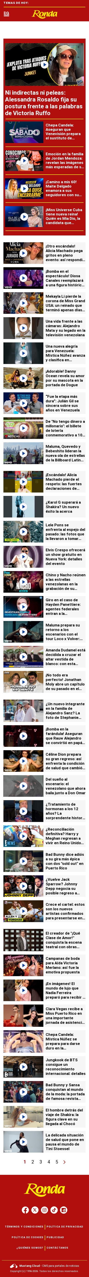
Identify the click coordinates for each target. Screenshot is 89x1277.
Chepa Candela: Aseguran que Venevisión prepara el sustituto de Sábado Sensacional (64, 134)
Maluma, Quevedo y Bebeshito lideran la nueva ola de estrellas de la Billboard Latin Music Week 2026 (65, 455)
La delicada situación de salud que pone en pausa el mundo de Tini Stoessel (65, 1142)
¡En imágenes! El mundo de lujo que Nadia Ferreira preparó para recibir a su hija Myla (65, 992)
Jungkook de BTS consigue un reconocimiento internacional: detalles (66, 1067)
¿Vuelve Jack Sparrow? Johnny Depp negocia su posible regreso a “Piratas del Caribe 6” (65, 888)
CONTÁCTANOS (57, 1247)
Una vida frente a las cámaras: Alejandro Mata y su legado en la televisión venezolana (65, 328)
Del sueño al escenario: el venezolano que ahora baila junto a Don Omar (66, 786)
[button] (6, 14)
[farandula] (44, 14)
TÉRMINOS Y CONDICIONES (24, 1226)
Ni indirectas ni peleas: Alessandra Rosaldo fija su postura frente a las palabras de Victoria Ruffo (44, 102)
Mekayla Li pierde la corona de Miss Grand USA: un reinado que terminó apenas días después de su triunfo (66, 305)
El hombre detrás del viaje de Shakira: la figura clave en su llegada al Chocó (64, 1117)
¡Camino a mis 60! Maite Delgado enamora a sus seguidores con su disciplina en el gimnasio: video (62, 193)
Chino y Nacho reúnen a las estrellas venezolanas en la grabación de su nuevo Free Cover (66, 584)
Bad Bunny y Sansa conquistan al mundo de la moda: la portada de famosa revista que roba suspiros (65, 1094)
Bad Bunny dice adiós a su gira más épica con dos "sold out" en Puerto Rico (65, 861)
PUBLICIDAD (55, 1237)
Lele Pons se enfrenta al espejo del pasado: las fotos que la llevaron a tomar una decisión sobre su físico (65, 536)
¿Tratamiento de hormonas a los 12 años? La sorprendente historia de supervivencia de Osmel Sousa (65, 815)
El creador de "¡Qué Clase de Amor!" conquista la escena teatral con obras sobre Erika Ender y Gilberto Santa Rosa (64, 944)
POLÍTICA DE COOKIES (27, 1237)
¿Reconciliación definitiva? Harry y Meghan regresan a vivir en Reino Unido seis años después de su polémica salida (65, 840)
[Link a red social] (25, 1210)
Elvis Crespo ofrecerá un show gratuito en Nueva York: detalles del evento (65, 557)
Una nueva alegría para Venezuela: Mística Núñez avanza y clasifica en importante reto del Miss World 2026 (65, 357)
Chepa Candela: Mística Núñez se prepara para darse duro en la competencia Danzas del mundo (64, 1045)
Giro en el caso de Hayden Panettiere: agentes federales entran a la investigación (63, 609)
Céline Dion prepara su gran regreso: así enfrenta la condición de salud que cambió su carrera (65, 763)
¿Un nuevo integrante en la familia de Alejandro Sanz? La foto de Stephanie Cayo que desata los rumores (65, 715)
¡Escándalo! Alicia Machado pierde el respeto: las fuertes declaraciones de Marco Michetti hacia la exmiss (65, 486)
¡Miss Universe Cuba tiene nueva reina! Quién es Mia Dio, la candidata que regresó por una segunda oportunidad (64, 223)
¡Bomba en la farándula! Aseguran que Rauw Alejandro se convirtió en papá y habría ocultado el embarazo (65, 740)
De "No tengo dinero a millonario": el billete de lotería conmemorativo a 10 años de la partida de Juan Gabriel (65, 432)
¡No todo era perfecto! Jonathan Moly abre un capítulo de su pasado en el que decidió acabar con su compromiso (65, 686)
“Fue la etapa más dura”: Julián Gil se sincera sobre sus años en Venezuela (63, 403)
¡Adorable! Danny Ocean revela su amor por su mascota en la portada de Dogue (65, 378)
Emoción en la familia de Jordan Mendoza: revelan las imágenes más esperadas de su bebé (65, 162)
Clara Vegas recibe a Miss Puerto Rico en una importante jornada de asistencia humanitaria (65, 1018)
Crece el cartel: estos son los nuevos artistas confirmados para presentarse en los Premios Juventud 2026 (65, 915)
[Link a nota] (44, 64)
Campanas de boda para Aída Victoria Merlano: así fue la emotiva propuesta (63, 965)
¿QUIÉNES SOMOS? (30, 1247)
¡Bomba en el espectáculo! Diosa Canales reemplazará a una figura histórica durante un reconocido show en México (65, 285)
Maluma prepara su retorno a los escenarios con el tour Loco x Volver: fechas (63, 634)
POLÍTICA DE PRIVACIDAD (65, 1226)
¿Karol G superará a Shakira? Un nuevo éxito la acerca (63, 507)
